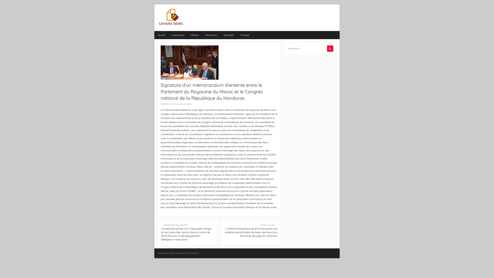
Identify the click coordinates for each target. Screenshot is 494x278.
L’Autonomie (178, 35)
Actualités (229, 35)
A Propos (244, 35)
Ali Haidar (187, 104)
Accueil (161, 35)
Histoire (195, 35)
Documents (211, 35)
